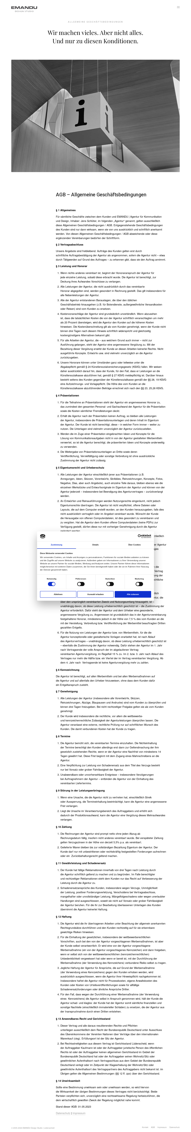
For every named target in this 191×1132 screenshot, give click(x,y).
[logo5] (26, 7)
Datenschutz (63, 1113)
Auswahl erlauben (95, 594)
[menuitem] (178, 7)
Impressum (79, 1113)
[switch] (81, 584)
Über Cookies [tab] (134, 545)
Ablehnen (58, 594)
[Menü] (178, 7)
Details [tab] (95, 545)
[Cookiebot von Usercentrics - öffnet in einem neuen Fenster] (139, 536)
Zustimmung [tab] (56, 545)
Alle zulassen (133, 594)
